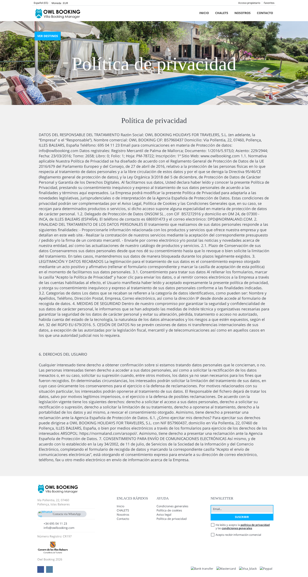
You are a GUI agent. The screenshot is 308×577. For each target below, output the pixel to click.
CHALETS (221, 13)
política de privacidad (255, 525)
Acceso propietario (249, 3)
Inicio (204, 13)
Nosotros (242, 13)
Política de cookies (169, 510)
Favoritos (269, 3)
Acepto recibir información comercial (238, 534)
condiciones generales (237, 528)
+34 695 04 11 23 (55, 523)
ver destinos (47, 36)
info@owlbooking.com (59, 528)
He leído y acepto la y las (243, 526)
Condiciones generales (172, 506)
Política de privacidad (172, 519)
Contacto (265, 13)
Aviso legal (164, 514)
